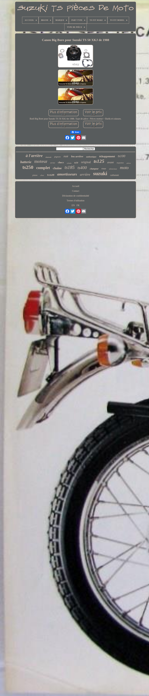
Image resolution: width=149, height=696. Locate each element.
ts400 (82, 167)
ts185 (70, 167)
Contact (75, 191)
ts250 (27, 167)
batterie (25, 162)
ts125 (99, 161)
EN (73, 205)
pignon (57, 157)
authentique (91, 157)
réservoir (48, 157)
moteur (40, 161)
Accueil (75, 186)
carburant (114, 175)
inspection (120, 163)
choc (42, 175)
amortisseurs (67, 174)
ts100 (121, 156)
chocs (61, 162)
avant (110, 162)
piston (34, 175)
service (52, 163)
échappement (107, 156)
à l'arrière (34, 156)
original (86, 162)
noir (66, 156)
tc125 (50, 175)
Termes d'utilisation (75, 200)
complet (43, 167)
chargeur (94, 168)
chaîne (57, 168)
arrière (85, 174)
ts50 (76, 162)
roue (103, 168)
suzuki (100, 173)
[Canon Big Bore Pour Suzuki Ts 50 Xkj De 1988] (75, 56)
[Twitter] (72, 137)
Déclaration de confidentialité (75, 195)
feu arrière (77, 156)
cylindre (69, 163)
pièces (129, 163)
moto (124, 167)
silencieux (113, 169)
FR (78, 205)
